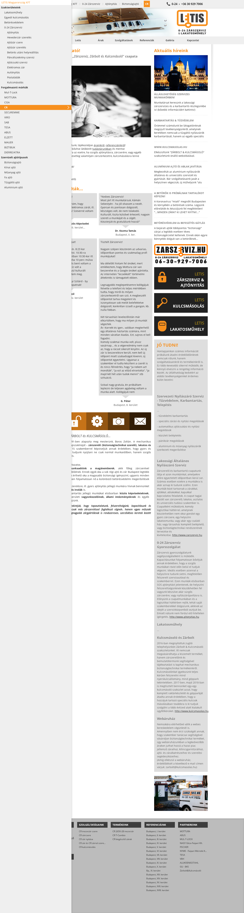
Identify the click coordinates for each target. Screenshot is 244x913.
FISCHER (184, 847)
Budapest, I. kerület (155, 831)
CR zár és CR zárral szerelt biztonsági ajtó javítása (103, 843)
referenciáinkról (115, 145)
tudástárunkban (102, 148)
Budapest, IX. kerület (156, 862)
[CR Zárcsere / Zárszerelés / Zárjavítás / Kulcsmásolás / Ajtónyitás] (125, 22)
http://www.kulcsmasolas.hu (192, 711)
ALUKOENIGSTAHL (189, 862)
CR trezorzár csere (88, 831)
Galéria (170, 40)
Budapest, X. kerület (156, 866)
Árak (101, 40)
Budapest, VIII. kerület (157, 858)
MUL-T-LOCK (186, 839)
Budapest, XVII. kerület (157, 886)
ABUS (183, 835)
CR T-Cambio (119, 835)
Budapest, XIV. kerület (157, 878)
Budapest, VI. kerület (156, 850)
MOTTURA (185, 831)
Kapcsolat (193, 40)
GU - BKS (184, 866)
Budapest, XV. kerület (156, 882)
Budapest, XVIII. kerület (157, 890)
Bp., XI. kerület (153, 870)
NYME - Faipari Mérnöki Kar (193, 850)
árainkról (99, 145)
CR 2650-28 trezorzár (123, 831)
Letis (78, 40)
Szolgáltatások (124, 40)
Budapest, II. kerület (156, 835)
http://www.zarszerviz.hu (187, 535)
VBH (182, 858)
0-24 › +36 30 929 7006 (187, 4)
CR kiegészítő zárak (122, 839)
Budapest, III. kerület (156, 839)
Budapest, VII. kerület (156, 854)
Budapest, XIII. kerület (157, 874)
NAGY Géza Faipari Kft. (191, 843)
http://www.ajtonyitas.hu (184, 616)
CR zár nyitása (86, 839)
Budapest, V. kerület (156, 847)
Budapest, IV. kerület (156, 843)
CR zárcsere (85, 835)
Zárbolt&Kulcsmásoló (190, 870)
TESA (182, 854)
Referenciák (147, 40)
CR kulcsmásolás (87, 847)
